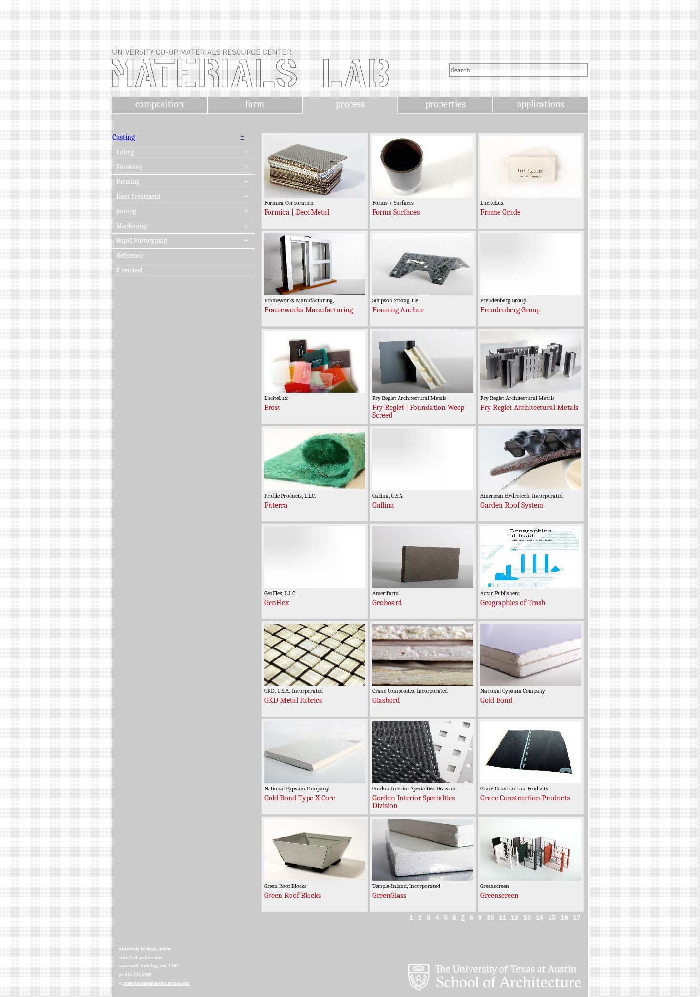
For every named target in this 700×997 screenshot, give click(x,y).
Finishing (129, 167)
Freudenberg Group (510, 310)
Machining (131, 226)
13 (527, 917)
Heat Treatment (138, 196)
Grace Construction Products (525, 798)
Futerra (276, 505)
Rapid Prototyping (141, 241)
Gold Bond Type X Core (299, 798)
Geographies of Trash (513, 602)
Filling (125, 152)
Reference (129, 255)
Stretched (129, 270)
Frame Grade (500, 212)
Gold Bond (496, 700)
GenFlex (276, 602)
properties (445, 104)
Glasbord (386, 700)
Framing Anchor (398, 310)
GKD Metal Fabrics (293, 700)
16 (564, 917)
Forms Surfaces (396, 212)
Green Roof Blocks (292, 895)
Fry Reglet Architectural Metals (529, 407)
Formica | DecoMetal (296, 212)
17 (576, 917)
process (350, 104)
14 (539, 917)
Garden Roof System (511, 505)
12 (515, 917)
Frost (272, 407)
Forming (127, 182)
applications (540, 104)
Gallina (383, 505)
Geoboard (387, 602)
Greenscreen (499, 895)
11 (502, 917)
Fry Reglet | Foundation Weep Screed (418, 411)
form (254, 104)
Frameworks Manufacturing (308, 310)
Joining (126, 211)
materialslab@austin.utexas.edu (157, 983)
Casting (123, 137)
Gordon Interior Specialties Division (413, 802)
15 (552, 917)
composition (159, 104)
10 (490, 917)
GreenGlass (389, 895)
